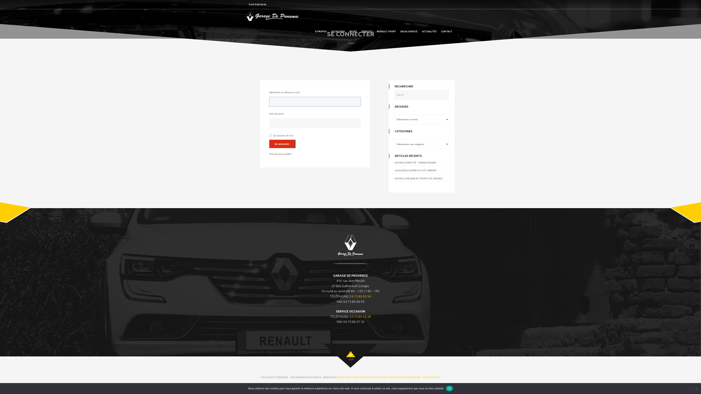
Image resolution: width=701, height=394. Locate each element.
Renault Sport (386, 31)
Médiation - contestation (424, 377)
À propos (321, 31)
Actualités (429, 31)
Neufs (353, 31)
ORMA (340, 377)
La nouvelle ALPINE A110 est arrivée (415, 170)
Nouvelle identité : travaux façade (415, 162)
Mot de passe (276, 113)
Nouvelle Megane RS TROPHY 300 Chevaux (419, 178)
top (351, 359)
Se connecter (282, 144)
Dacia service (409, 31)
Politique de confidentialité (388, 377)
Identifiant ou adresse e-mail (284, 92)
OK (449, 388)
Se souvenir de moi (283, 135)
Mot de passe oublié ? (280, 154)
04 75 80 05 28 (360, 316)
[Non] (696, 388)
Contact (446, 31)
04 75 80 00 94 (360, 296)
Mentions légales (357, 377)
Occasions (338, 31)
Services (366, 31)
